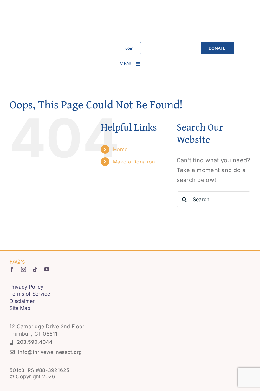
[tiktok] (35, 269)
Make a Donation (134, 161)
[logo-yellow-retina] (131, 6)
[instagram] (23, 269)
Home (120, 149)
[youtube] (46, 269)
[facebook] (12, 269)
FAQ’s (17, 261)
